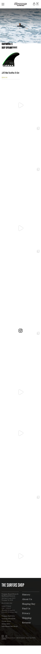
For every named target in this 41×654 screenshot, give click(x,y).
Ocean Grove (6, 621)
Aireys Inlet (6, 624)
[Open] (20, 105)
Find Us (26, 608)
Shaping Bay (28, 603)
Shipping (26, 617)
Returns (26, 622)
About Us (27, 599)
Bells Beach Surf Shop (10, 626)
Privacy (26, 613)
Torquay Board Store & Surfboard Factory (10, 595)
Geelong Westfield (8, 619)
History (26, 594)
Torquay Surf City (8, 616)
